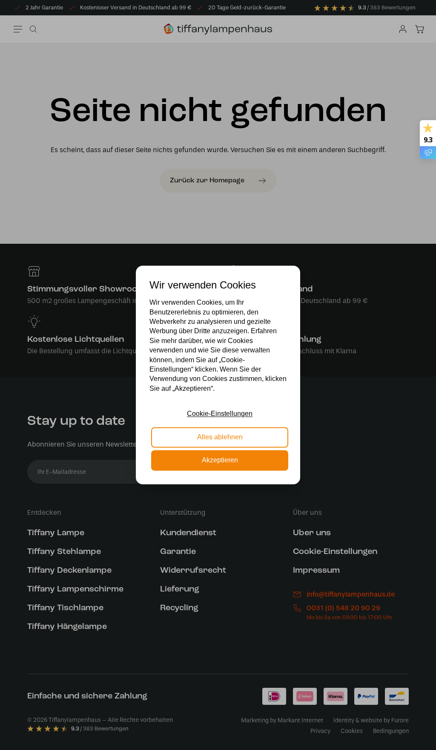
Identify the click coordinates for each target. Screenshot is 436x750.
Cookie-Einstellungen (219, 414)
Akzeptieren (220, 460)
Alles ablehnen (220, 437)
